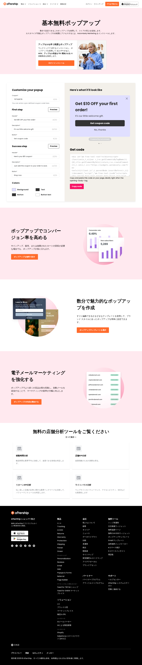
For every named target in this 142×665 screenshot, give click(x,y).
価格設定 (63, 4)
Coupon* (15, 95)
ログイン (89, 4)
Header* (15, 116)
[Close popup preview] (127, 98)
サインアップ (98, 4)
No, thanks (100, 129)
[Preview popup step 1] (99, 143)
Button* (14, 135)
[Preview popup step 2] (101, 143)
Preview (53, 109)
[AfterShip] (11, 4)
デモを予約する (112, 4)
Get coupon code (100, 123)
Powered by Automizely (99, 139)
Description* (16, 125)
